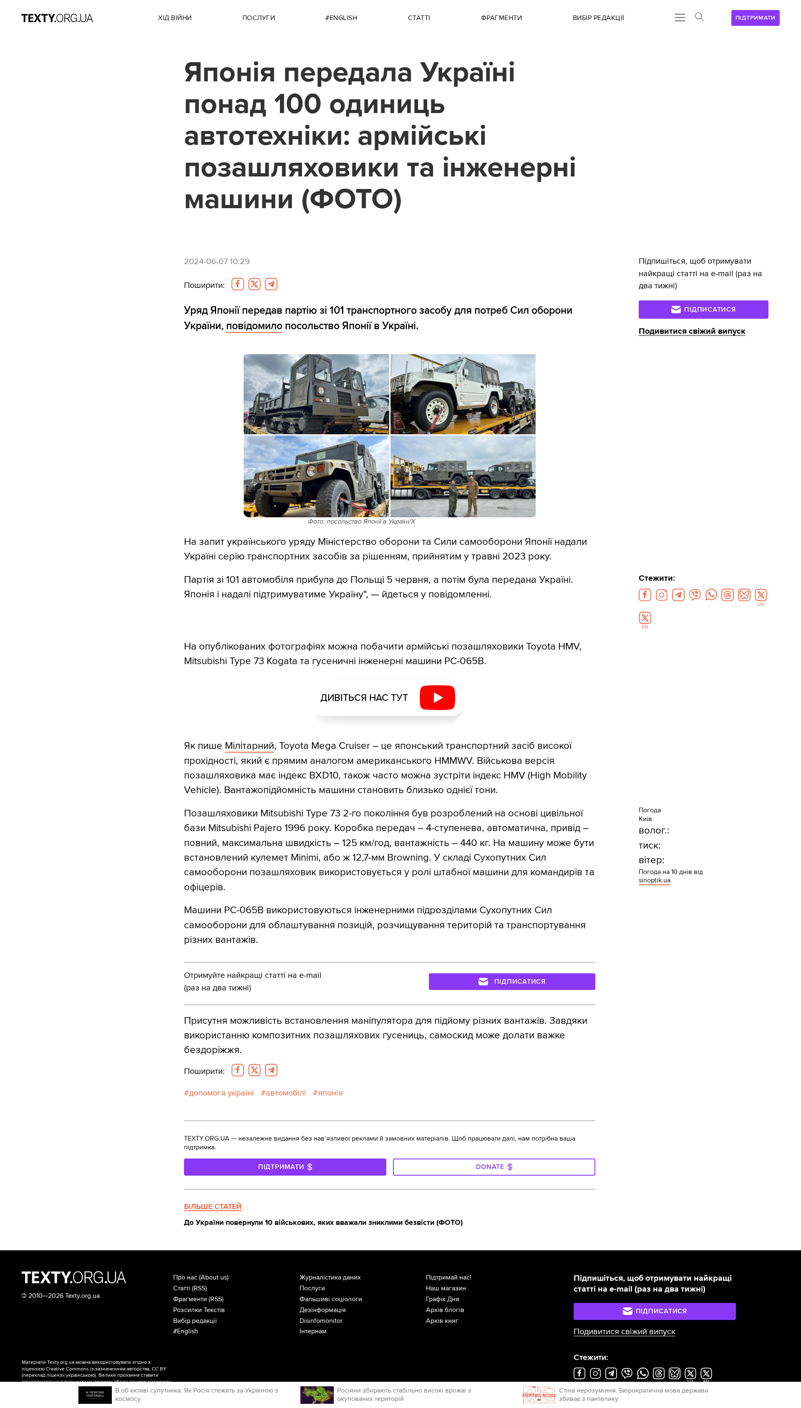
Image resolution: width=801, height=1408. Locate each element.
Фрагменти (190, 1299)
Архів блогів (445, 1310)
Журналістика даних (330, 1277)
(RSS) (199, 1288)
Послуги (312, 1288)
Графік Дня (442, 1299)
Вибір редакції (195, 1321)
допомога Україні (221, 1093)
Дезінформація (323, 1310)
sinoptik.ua (654, 880)
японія (330, 1093)
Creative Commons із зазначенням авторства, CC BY (106, 1369)
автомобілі (286, 1093)
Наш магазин (446, 1288)
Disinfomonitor (321, 1321)
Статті (181, 1288)
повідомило (254, 326)
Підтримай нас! (448, 1277)
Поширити (204, 285)
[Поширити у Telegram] (271, 284)
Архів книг (442, 1321)
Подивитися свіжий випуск (692, 331)
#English (185, 1331)
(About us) (214, 1277)
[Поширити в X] (254, 284)
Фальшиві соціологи (331, 1299)
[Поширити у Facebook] (238, 284)
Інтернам (313, 1331)
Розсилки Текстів (199, 1310)
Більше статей (213, 1206)
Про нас (185, 1277)
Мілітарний (249, 746)
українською (80, 1375)
